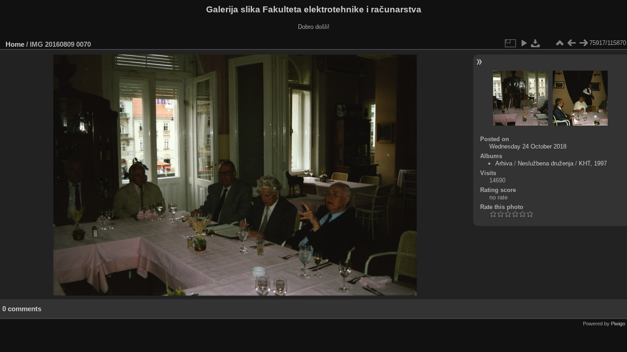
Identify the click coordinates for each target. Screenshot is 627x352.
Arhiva (503, 163)
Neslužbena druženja (545, 163)
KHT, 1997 (593, 163)
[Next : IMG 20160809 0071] (583, 43)
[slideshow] (524, 43)
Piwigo (618, 323)
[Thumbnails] (559, 43)
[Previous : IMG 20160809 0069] (571, 43)
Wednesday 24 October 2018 (527, 146)
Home (15, 44)
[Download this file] (536, 43)
